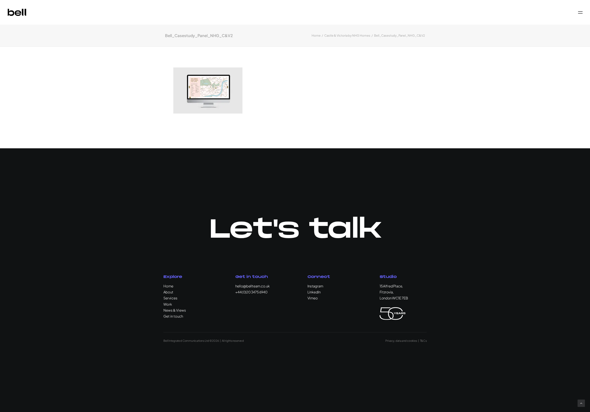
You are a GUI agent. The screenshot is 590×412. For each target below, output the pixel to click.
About (168, 292)
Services (170, 298)
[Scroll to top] (581, 402)
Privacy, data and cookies (401, 340)
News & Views (174, 310)
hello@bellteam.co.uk (252, 286)
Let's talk (295, 230)
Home (316, 35)
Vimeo (312, 298)
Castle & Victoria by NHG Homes (347, 35)
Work (167, 304)
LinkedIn (314, 292)
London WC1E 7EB (394, 298)
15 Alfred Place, (391, 286)
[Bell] (17, 12)
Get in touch (173, 316)
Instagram (315, 286)
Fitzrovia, (387, 292)
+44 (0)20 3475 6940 (251, 292)
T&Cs (423, 340)
